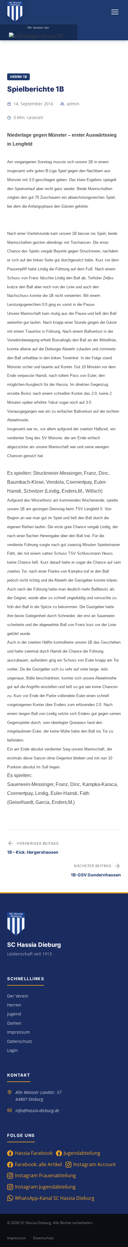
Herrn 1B (18, 77)
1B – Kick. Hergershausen (32, 852)
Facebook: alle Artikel (38, 1164)
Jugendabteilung (82, 1153)
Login (12, 1050)
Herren (14, 1005)
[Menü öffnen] (115, 12)
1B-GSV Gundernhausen (96, 874)
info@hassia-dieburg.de (37, 1110)
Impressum (18, 1032)
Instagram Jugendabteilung (45, 1186)
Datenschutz (19, 1041)
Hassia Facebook (33, 1153)
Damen (14, 1023)
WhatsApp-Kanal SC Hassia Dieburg (54, 1198)
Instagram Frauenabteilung (45, 1175)
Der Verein (17, 996)
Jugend (14, 1014)
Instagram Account (94, 1164)
